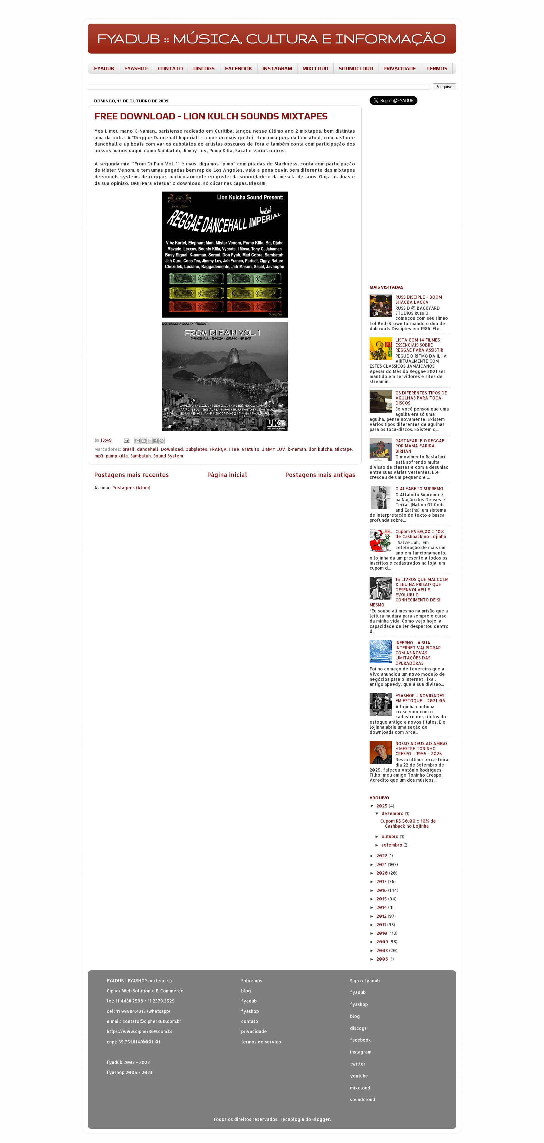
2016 (382, 890)
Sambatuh (140, 455)
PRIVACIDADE (399, 69)
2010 (382, 933)
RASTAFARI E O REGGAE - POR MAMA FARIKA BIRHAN (421, 445)
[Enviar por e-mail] (137, 441)
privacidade (254, 1031)
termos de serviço (261, 1041)
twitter (358, 1063)
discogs (358, 1028)
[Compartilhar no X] (149, 441)
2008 (383, 950)
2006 (383, 959)
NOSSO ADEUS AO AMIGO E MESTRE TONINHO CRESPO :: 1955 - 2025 (421, 748)
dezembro (393, 813)
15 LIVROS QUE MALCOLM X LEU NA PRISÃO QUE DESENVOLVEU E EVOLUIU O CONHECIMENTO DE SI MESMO (409, 592)
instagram (360, 1051)
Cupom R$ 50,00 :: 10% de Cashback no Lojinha (420, 534)
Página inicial (227, 475)
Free (234, 449)
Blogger (321, 1119)
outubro (391, 836)
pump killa (117, 455)
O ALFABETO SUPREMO (419, 488)
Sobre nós (251, 980)
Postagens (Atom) (131, 487)
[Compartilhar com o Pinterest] (161, 441)
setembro (393, 844)
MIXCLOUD (315, 69)
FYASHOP (136, 69)
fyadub (358, 992)
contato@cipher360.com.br (151, 1021)
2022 (382, 855)
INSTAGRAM (277, 69)
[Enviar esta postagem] (126, 440)
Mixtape (343, 449)
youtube (359, 1075)
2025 (383, 805)
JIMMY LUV (273, 449)
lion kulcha (320, 449)
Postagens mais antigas (320, 475)
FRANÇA (218, 449)
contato (249, 1021)
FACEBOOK (238, 69)
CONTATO (170, 69)
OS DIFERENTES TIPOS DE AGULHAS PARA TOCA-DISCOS (421, 397)
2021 (382, 864)
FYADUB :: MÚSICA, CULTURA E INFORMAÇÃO (271, 38)
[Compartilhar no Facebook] (155, 441)
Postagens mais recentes (131, 475)
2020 (383, 873)
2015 (382, 898)
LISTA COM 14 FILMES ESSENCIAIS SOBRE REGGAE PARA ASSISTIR (419, 345)
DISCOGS (204, 69)
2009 (383, 941)
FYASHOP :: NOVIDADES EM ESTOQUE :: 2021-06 (420, 698)
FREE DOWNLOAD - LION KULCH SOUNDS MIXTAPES (211, 116)
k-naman (297, 449)
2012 (382, 916)
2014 (382, 907)
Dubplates (196, 449)
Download (172, 449)
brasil (128, 449)
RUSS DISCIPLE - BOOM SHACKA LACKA (418, 299)
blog (246, 990)
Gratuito (250, 449)
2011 (382, 924)
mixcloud (360, 1087)
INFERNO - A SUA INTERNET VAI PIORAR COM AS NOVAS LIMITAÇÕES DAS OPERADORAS (418, 653)
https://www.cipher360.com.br (140, 1031)
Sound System (168, 455)
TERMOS (436, 69)
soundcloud (362, 1099)
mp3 (98, 455)
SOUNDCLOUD (356, 69)
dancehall (147, 449)
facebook (360, 1039)
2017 (382, 881)
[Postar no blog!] (143, 441)
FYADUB (104, 69)
